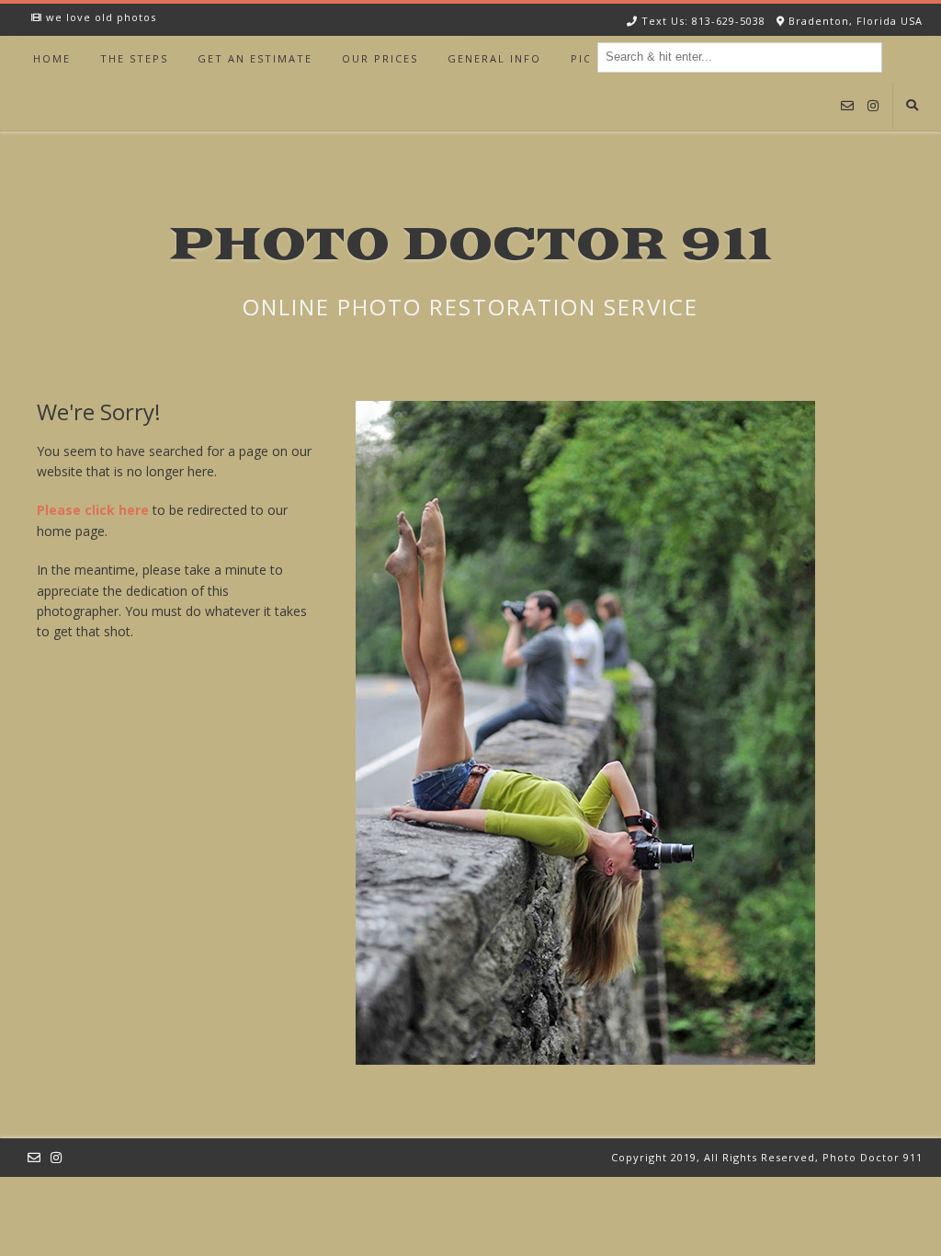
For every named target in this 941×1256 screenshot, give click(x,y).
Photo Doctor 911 (470, 245)
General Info (494, 58)
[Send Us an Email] (847, 107)
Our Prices (380, 58)
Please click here (93, 510)
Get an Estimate (255, 58)
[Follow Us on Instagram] (873, 107)
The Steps (134, 58)
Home (52, 58)
